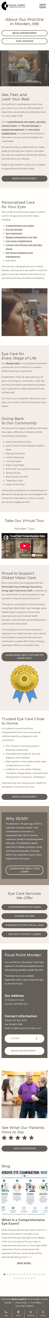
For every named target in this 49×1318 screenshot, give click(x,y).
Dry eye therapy (14, 229)
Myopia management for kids (21, 237)
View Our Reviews (24, 1148)
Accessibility (36, 1302)
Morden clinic (13, 363)
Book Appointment (24, 33)
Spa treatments (14, 233)
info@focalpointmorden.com (26, 1028)
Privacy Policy (21, 1302)
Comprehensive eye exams (20, 225)
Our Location (24, 41)
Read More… (32, 1263)
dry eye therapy (30, 125)
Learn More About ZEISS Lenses (24, 870)
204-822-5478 (19, 1020)
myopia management (13, 129)
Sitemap (7, 1302)
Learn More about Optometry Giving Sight (24, 656)
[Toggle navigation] (42, 6)
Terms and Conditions (24, 1306)
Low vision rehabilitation (19, 241)
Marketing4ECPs (19, 1299)
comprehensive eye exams (21, 121)
